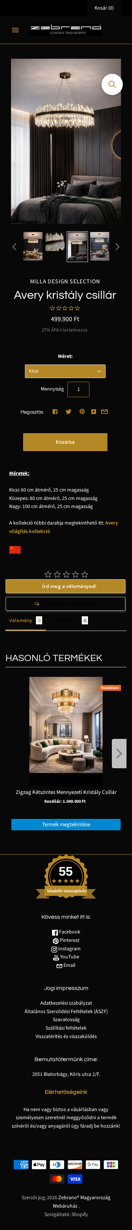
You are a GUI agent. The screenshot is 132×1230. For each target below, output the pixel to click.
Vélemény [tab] (20, 620)
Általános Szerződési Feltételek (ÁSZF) (66, 1011)
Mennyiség (52, 389)
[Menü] (15, 30)
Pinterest (69, 940)
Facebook (69, 932)
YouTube (69, 957)
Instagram (69, 949)
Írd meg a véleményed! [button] (69, 586)
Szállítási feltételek (66, 1028)
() (104, 8)
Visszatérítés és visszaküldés (66, 1036)
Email (69, 965)
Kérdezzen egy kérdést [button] (69, 604)
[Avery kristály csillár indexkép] (33, 246)
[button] (112, 84)
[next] (119, 753)
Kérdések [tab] (67, 620)
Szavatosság (66, 1019)
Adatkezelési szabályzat (66, 1003)
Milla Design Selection (65, 281)
